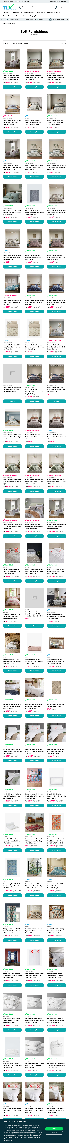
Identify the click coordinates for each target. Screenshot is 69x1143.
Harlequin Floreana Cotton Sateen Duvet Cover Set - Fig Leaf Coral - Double (33, 886)
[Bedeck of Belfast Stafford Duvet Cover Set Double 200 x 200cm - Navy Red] (56, 373)
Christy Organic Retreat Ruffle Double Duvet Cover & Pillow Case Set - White (12, 706)
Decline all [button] (54, 1133)
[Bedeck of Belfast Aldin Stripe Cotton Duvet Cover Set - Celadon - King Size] (12, 104)
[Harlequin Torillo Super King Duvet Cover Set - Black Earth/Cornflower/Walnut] (56, 912)
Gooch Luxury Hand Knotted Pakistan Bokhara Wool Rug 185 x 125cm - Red (33, 841)
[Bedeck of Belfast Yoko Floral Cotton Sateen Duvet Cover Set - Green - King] (56, 463)
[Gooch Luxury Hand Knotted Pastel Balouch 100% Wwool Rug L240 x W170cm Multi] (56, 822)
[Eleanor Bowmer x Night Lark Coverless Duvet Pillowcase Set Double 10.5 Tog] (34, 777)
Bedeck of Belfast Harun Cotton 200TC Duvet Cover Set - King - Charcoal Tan (56, 212)
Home (4, 23)
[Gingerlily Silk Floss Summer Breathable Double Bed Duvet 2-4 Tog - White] (12, 822)
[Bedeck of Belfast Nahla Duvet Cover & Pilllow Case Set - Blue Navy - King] (56, 283)
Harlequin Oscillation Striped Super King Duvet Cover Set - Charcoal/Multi (33, 931)
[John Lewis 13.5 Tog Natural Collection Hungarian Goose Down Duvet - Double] (12, 1002)
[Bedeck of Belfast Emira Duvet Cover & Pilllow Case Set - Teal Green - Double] (34, 149)
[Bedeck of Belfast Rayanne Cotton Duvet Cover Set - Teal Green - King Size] (56, 328)
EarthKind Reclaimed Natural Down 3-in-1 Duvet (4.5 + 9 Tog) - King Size (34, 751)
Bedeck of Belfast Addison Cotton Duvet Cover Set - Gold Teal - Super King (34, 77)
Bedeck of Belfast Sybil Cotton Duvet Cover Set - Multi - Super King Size (12, 437)
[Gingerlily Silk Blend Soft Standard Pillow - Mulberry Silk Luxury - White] (56, 777)
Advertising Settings (9, 1137)
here (17, 1)
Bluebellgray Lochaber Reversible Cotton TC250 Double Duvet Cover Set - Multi (34, 614)
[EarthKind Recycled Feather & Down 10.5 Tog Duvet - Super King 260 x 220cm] (12, 777)
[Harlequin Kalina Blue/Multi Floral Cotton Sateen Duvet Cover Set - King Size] (56, 867)
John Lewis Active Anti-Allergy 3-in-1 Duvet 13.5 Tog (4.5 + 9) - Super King (34, 1110)
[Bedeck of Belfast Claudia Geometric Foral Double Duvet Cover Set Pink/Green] (12, 149)
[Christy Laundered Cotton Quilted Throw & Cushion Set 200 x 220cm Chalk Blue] (56, 643)
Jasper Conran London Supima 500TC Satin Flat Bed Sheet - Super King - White (34, 976)
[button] (65, 7)
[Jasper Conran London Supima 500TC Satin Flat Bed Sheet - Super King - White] (34, 957)
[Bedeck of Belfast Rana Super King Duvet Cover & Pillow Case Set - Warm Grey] (34, 328)
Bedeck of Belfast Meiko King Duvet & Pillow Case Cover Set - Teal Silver (12, 302)
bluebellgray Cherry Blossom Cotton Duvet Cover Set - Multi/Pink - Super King (11, 616)
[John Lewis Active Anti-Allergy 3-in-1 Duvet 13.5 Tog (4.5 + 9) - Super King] (34, 1092)
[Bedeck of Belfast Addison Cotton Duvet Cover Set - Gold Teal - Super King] (34, 59)
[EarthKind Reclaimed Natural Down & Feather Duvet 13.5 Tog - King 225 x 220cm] (12, 732)
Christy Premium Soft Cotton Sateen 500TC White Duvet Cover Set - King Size (33, 706)
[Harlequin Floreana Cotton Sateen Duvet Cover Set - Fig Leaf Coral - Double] (34, 867)
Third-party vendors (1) (17, 1130)
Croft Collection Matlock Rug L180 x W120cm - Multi (55, 705)
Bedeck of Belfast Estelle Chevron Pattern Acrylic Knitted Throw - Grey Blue (34, 212)
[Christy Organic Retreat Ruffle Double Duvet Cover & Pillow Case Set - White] (12, 687)
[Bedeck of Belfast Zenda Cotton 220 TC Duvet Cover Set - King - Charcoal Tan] (12, 508)
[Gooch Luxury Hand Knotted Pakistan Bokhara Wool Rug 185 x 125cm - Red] (34, 822)
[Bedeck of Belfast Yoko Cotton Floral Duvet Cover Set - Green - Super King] (12, 463)
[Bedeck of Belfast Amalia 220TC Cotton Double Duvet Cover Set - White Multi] (34, 104)
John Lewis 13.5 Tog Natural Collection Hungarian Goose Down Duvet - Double (11, 1020)
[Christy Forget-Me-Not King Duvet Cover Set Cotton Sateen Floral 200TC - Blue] (12, 643)
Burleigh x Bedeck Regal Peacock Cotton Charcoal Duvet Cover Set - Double (56, 616)
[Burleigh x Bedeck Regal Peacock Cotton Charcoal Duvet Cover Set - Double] (56, 598)
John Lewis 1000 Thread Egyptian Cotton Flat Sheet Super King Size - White (55, 976)
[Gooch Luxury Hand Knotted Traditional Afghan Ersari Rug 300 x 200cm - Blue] (12, 867)
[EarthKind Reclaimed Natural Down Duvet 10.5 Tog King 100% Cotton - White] (56, 732)
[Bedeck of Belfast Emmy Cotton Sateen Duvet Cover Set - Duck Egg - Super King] (12, 193)
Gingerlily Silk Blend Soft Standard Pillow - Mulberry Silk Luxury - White (56, 796)
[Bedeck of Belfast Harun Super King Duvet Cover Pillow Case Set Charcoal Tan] (12, 238)
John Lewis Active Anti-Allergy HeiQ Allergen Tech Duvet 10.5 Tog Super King (56, 1110)
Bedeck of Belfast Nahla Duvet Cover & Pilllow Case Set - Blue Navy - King (56, 302)
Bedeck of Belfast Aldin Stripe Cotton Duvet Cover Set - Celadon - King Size (12, 122)
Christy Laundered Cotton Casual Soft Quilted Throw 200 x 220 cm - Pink (34, 661)
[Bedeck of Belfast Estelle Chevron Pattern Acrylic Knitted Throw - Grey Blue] (34, 193)
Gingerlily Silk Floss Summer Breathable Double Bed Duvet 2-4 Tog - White (12, 841)
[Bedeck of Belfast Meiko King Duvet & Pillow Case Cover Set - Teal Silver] (12, 283)
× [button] (67, 1120)
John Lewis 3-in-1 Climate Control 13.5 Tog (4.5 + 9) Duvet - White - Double (12, 1065)
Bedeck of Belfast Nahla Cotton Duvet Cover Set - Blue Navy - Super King (34, 302)
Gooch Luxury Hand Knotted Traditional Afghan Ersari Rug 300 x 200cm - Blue (12, 886)
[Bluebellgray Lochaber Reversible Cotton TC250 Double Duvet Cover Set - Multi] (34, 598)
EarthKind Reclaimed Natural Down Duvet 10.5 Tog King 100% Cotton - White (55, 751)
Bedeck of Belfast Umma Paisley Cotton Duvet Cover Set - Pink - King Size (34, 437)
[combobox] (38, 7)
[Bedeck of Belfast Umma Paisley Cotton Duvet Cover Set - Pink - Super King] (56, 418)
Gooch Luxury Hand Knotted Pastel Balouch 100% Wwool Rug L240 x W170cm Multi (55, 841)
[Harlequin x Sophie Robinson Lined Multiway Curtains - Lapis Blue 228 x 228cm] (12, 957)
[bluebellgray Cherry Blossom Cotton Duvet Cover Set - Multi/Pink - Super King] (12, 598)
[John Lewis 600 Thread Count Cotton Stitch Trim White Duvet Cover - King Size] (56, 1047)
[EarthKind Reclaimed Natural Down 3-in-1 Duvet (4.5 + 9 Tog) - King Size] (34, 732)
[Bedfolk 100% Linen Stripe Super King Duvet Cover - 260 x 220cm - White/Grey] (12, 553)
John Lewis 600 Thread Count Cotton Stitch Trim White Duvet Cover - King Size (56, 1065)
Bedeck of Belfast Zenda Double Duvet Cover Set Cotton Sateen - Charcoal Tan (34, 526)
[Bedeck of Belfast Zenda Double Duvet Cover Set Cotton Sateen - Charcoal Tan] (34, 508)
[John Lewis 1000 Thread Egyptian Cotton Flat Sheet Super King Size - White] (56, 957)
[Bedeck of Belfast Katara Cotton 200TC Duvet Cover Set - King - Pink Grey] (34, 238)
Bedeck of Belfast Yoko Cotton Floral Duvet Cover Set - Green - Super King (12, 482)
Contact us (63, 1)
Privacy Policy (12, 1139)
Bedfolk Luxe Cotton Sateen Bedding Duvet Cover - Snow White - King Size (55, 571)
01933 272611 (26, 1)
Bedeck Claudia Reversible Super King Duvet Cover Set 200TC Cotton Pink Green (11, 77)
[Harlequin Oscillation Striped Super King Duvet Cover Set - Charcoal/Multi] (34, 912)
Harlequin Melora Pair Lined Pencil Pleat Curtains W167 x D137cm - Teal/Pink (11, 931)
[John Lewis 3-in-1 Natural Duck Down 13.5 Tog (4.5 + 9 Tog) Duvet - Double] (34, 1047)
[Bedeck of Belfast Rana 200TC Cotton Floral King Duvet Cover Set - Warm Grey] (12, 328)
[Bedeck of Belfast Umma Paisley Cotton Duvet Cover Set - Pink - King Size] (34, 418)
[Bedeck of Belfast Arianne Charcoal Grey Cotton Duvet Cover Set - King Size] (56, 104)
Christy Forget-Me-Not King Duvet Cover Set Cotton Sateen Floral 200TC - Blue (12, 661)
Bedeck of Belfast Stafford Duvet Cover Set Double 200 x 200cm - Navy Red (56, 389)
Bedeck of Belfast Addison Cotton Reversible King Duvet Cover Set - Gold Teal (55, 77)
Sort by (15, 43)
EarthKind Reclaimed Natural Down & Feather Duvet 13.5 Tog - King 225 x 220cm (12, 751)
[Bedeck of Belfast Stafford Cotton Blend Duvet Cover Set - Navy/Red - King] (34, 373)
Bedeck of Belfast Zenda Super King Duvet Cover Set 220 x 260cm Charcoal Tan (56, 526)
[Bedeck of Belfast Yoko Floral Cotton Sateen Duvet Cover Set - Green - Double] (34, 463)
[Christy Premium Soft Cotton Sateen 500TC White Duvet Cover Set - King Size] (34, 687)
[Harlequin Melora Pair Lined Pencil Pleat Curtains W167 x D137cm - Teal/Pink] (12, 912)
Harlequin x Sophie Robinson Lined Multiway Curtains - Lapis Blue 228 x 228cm (12, 976)
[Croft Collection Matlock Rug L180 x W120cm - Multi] (56, 687)
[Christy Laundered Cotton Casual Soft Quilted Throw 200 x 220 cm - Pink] (34, 643)
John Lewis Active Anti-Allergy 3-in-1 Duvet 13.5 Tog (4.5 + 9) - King (12, 1110)
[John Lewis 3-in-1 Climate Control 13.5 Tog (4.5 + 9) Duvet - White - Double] (12, 1047)
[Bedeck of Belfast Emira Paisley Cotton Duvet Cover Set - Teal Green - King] (56, 149)
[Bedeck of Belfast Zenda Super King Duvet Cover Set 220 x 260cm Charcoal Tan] (56, 508)
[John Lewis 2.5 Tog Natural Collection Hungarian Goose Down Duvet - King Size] (56, 1002)
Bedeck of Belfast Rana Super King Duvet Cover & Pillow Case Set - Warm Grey (34, 347)
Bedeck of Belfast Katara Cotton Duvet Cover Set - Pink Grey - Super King (56, 257)
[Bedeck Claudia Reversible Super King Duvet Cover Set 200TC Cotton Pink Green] (12, 59)
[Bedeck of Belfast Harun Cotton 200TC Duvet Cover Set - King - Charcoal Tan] (56, 193)
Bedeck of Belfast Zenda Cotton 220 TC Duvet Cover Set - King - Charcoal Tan (12, 526)
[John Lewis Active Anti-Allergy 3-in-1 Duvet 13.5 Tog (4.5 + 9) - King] (12, 1092)
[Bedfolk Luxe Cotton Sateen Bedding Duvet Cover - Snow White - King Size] (56, 553)
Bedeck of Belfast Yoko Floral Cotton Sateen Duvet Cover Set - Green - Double (34, 482)
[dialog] (34, 1131)
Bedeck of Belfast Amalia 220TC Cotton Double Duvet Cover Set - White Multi (33, 122)
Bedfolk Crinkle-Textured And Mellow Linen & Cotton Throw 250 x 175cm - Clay (34, 571)
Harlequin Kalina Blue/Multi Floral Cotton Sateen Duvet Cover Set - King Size (55, 886)
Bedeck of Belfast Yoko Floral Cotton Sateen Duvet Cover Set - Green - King (56, 482)
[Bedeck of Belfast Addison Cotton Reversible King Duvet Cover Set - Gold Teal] (56, 59)
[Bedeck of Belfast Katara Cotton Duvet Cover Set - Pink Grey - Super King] (56, 238)
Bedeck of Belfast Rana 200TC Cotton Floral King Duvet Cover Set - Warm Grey (12, 347)
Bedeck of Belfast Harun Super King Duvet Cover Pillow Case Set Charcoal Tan (12, 257)
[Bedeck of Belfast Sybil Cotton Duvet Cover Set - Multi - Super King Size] (12, 418)
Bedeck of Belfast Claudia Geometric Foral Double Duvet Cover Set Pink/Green (12, 167)
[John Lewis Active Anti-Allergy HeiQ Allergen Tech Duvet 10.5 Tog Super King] (56, 1092)
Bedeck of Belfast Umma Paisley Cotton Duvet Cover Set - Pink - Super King (56, 437)
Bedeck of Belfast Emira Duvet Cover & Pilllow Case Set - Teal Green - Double (34, 167)
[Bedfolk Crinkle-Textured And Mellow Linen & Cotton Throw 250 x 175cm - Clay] (34, 553)
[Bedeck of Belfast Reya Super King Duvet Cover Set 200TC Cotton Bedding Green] (12, 373)
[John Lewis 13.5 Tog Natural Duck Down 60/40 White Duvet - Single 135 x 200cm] (34, 1002)
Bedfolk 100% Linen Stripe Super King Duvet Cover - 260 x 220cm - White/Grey (12, 571)
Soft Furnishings (11, 23)
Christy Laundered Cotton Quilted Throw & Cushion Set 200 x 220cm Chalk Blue (55, 661)
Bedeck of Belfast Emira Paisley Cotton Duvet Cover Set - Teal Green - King (56, 167)
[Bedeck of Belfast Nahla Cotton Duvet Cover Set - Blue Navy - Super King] (34, 283)
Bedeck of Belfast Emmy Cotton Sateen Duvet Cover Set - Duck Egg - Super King (12, 212)
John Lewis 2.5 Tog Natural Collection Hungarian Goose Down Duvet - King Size (55, 1020)
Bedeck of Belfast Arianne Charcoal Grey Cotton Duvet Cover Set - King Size (55, 122)
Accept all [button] (54, 1129)
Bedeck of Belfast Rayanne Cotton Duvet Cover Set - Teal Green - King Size (56, 347)
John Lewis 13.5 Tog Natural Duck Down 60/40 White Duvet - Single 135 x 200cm (34, 1020)
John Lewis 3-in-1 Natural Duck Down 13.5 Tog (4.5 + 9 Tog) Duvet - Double (34, 1065)
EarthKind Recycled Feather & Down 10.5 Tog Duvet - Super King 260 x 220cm (12, 796)
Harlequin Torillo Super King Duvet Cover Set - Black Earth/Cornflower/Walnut (55, 931)
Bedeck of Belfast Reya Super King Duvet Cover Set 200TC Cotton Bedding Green (12, 389)
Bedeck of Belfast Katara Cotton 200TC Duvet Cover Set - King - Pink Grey (34, 257)
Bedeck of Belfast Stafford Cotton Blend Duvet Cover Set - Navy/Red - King (34, 392)
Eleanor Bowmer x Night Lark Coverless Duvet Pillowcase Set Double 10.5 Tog (34, 796)
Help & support (54, 1)
